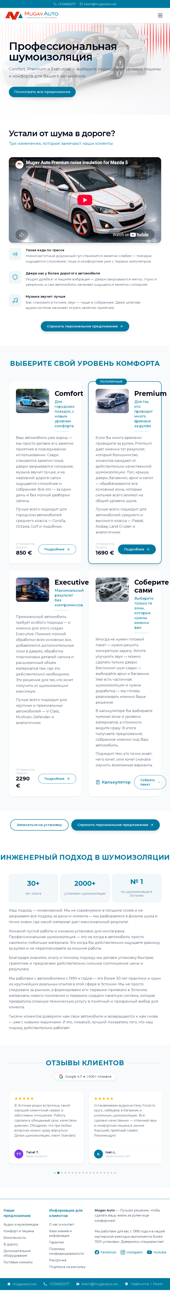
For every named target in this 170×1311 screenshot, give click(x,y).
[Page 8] (80, 1173)
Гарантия (56, 1242)
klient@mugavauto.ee (100, 1284)
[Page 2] (58, 1173)
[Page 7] (76, 1173)
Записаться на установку (39, 825)
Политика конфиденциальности (66, 1251)
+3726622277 (59, 1284)
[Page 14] (101, 1173)
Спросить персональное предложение (82, 326)
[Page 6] (72, 1173)
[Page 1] (55, 1173)
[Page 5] (69, 1173)
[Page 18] (115, 1173)
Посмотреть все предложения (42, 92)
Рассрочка (57, 1260)
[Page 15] (104, 1173)
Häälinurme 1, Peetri (146, 1284)
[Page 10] (87, 1173)
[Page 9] (83, 1173)
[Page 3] (62, 1172)
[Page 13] (97, 1173)
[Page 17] (111, 1173)
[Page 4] (65, 1173)
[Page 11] (90, 1173)
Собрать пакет (147, 782)
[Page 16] (108, 1173)
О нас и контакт (61, 1224)
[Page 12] (94, 1173)
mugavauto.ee (25, 1284)
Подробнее (54, 549)
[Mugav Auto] (31, 16)
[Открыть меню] (160, 15)
